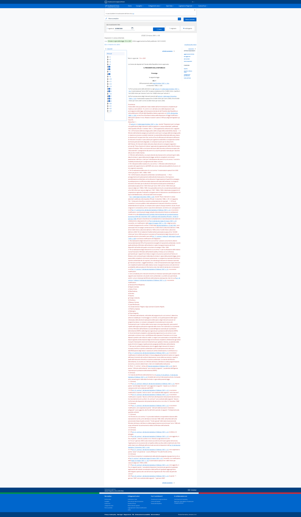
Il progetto (107, 501)
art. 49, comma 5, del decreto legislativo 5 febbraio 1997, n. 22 (150, 465)
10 (111, 79)
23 (111, 111)
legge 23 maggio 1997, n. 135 (157, 223)
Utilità (129, 510)
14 (111, 89)
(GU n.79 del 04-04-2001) (112, 45)
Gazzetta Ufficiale (132, 503)
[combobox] (143, 18)
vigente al (111, 28)
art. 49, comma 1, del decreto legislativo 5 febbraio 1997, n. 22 (150, 476)
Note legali (120, 514)
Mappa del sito (127, 514)
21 (111, 106)
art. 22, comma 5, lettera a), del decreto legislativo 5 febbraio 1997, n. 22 (153, 384)
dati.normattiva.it (155, 514)
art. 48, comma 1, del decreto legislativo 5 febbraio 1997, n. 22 (150, 436)
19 (111, 101)
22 (111, 108)
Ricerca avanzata (190, 19)
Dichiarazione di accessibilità (142, 514)
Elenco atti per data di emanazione (135, 501)
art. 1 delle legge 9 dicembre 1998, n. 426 (142, 197)
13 (111, 86)
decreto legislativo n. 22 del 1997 (166, 225)
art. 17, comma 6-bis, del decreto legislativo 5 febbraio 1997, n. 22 (151, 210)
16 (111, 93)
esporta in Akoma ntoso (188, 71)
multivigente (188, 28)
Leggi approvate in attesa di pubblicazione (137, 508)
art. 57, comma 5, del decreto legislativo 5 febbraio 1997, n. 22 (150, 395)
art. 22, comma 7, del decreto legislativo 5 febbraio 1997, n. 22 (150, 390)
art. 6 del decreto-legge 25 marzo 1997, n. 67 (163, 221)
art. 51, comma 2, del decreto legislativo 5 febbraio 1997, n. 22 (150, 449)
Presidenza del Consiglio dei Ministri (159, 499)
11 (111, 81)
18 (111, 98)
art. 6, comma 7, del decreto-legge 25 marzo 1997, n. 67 (146, 458)
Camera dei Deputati (155, 501)
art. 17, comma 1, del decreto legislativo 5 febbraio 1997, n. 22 (150, 269)
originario (173, 28)
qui (133, 13)
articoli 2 (157, 89)
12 (111, 84)
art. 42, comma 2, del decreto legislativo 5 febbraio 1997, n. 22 (150, 432)
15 (111, 91)
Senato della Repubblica (156, 503)
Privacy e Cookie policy (110, 514)
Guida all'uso (107, 503)
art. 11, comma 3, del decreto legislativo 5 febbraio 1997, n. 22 (150, 406)
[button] (132, 28)
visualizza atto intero (190, 45)
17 (111, 96)
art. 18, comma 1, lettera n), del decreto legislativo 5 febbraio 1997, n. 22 (154, 279)
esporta (185, 68)
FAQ (133, 514)
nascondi (109, 49)
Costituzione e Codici (132, 499)
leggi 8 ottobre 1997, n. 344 (161, 83)
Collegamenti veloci (109, 505)
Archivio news (108, 499)
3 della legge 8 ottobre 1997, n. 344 (147, 124)
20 (111, 103)
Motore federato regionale (134, 505)
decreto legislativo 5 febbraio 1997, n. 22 (160, 366)
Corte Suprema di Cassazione (180, 499)
